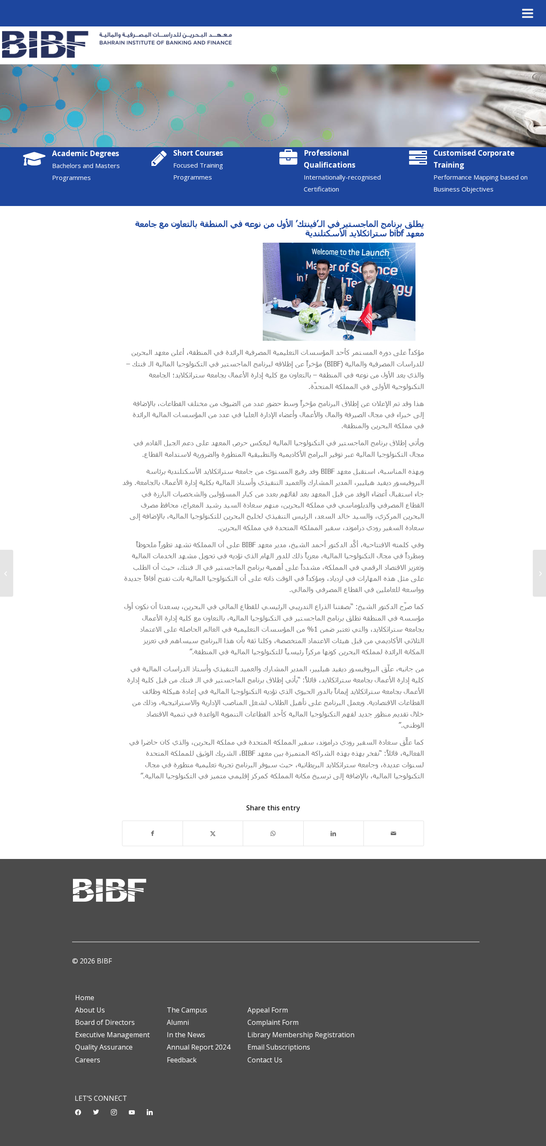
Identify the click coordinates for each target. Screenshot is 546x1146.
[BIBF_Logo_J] (120, 45)
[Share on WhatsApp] (273, 833)
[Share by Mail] (394, 833)
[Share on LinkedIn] (333, 833)
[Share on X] (213, 833)
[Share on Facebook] (152, 833)
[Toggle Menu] (528, 13)
